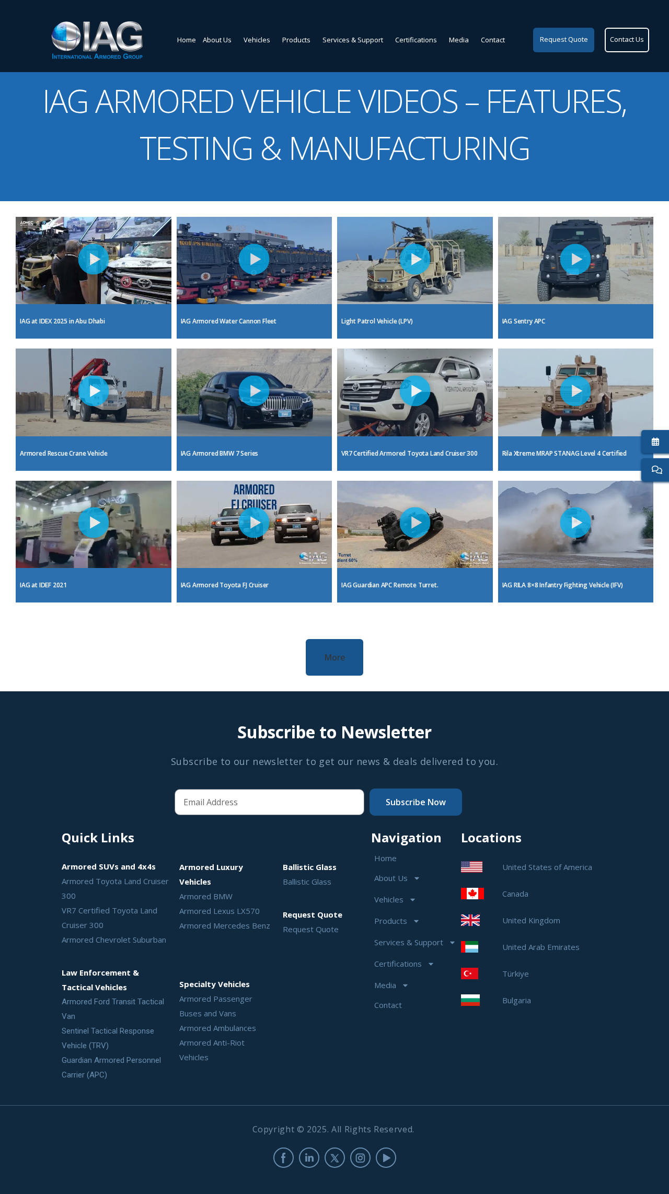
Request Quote (311, 929)
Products (296, 39)
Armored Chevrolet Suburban (114, 939)
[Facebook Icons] (283, 1157)
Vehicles (257, 39)
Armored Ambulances (217, 1028)
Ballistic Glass (307, 881)
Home (186, 39)
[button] (93, 260)
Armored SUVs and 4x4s (109, 866)
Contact (493, 39)
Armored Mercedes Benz (224, 925)
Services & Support (352, 39)
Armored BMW (206, 896)
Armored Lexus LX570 (219, 911)
